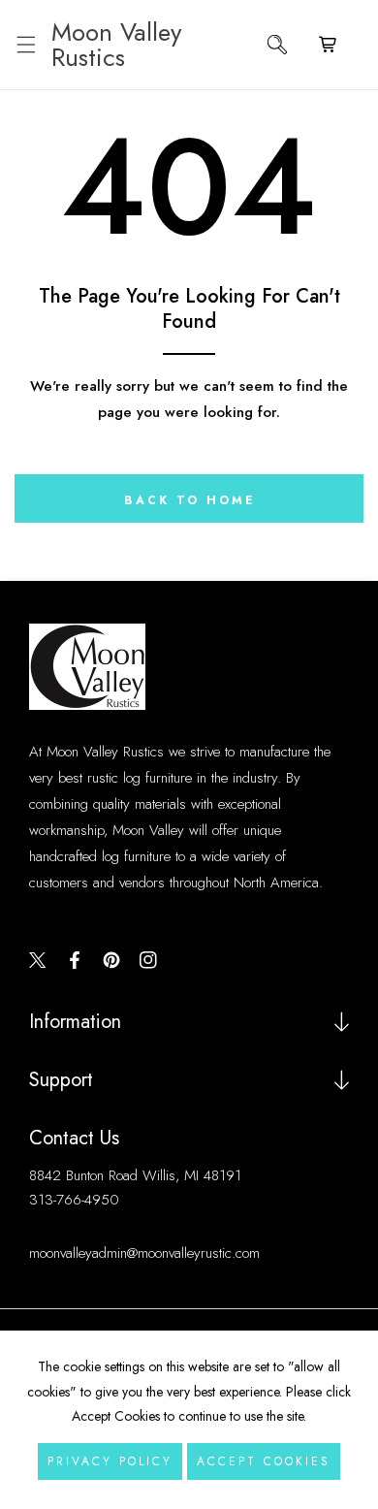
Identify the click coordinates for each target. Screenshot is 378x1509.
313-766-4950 (74, 1199)
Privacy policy (110, 1461)
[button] (26, 45)
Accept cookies (264, 1461)
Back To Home (189, 500)
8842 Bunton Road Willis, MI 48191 (135, 1175)
